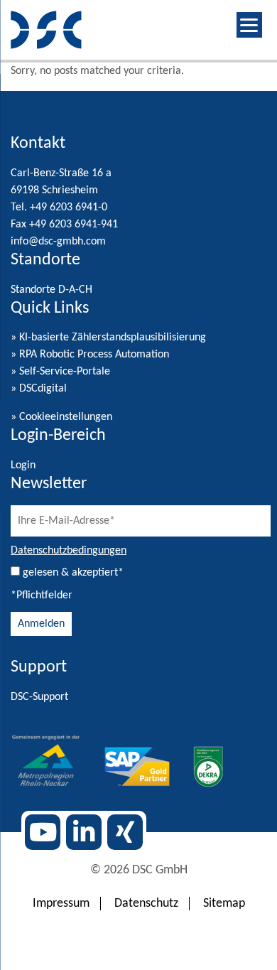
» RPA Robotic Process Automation (90, 354)
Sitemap (224, 903)
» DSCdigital (39, 388)
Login (23, 465)
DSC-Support (39, 697)
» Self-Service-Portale (60, 371)
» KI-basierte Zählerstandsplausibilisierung (108, 337)
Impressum (61, 903)
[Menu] (249, 25)
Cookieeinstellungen (65, 417)
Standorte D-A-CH (51, 290)
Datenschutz (146, 903)
